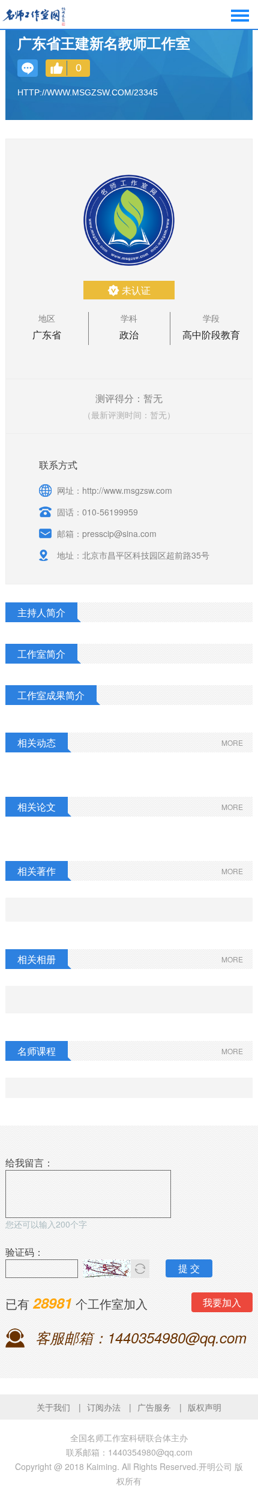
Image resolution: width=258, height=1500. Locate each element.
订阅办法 (104, 1407)
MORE (232, 742)
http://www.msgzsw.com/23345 (87, 92)
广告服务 (154, 1407)
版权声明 (204, 1407)
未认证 (136, 290)
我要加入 (222, 1302)
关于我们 (53, 1407)
